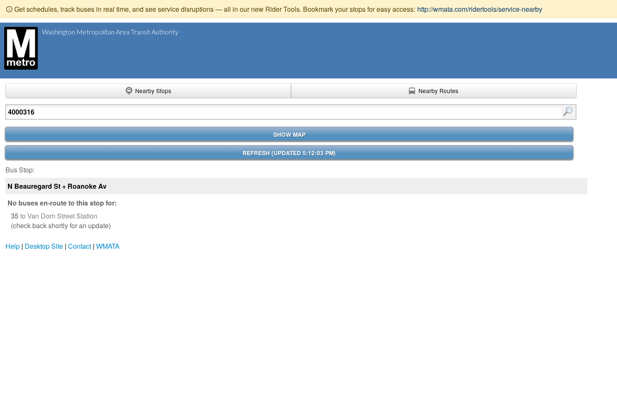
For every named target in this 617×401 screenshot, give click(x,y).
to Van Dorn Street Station (54, 216)
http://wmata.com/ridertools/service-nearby (479, 9)
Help (12, 246)
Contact (79, 246)
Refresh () (289, 153)
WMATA (108, 246)
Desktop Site (44, 246)
